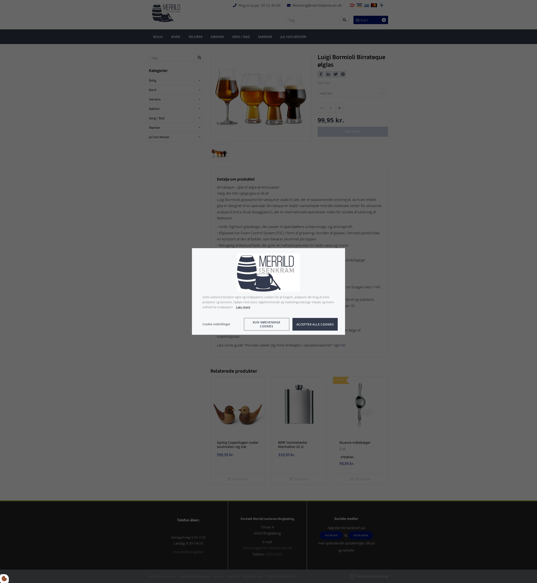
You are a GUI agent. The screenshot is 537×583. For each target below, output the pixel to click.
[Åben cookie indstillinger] (4, 578)
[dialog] (268, 291)
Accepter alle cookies (315, 324)
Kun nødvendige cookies (266, 324)
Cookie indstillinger (216, 324)
